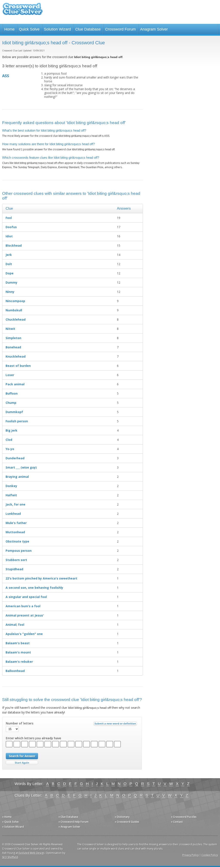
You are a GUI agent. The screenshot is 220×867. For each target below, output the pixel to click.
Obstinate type (17, 541)
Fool (9, 218)
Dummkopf (14, 412)
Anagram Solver (154, 29)
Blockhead (14, 245)
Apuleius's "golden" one (24, 634)
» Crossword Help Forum (73, 822)
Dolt (9, 264)
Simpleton (13, 338)
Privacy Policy (190, 855)
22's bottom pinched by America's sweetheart (41, 578)
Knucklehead (16, 356)
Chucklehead (16, 319)
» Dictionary (122, 817)
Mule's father (16, 523)
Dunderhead (15, 458)
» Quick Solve (10, 822)
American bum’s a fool (23, 606)
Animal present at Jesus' (25, 615)
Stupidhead (14, 569)
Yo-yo (10, 449)
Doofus (11, 227)
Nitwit (10, 329)
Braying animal (17, 477)
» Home (7, 817)
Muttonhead (15, 532)
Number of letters (19, 723)
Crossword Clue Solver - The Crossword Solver (22, 11)
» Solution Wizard (13, 827)
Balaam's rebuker (19, 661)
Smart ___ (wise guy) (21, 467)
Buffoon (12, 393)
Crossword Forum (120, 29)
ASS (5, 75)
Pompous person (19, 551)
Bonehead (13, 347)
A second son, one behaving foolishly (34, 588)
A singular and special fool (26, 597)
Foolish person (17, 421)
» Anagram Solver (69, 827)
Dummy (11, 282)
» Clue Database (68, 817)
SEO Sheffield (10, 857)
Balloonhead (15, 671)
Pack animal (15, 384)
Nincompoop (15, 301)
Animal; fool (15, 625)
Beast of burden (18, 366)
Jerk (9, 255)
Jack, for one (15, 504)
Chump (11, 403)
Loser (10, 375)
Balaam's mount (18, 652)
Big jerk (11, 430)
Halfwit (11, 495)
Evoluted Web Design (31, 853)
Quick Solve (29, 29)
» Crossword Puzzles (184, 817)
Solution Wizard (57, 29)
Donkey (11, 486)
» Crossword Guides (127, 822)
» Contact (177, 822)
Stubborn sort (16, 560)
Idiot (9, 236)
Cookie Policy (210, 855)
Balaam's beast (18, 643)
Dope (10, 273)
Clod (9, 440)
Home (9, 29)
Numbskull (14, 310)
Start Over (22, 763)
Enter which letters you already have (33, 738)
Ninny (10, 292)
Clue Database (88, 29)
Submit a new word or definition (115, 724)
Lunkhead (13, 514)
